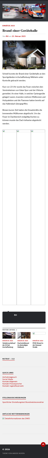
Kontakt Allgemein (9, 381)
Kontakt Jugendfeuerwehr (13, 386)
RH (7, 36)
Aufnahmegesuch (9, 377)
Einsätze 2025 (8, 25)
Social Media (7, 379)
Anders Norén (18, 453)
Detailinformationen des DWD (17, 418)
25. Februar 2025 (19, 36)
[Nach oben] (43, 444)
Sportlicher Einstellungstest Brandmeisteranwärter (23, 402)
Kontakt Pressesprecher (12, 384)
